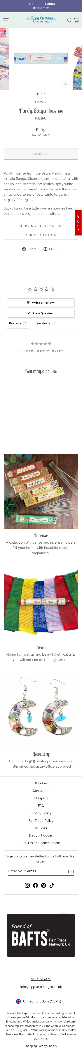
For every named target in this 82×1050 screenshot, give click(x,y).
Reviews (41, 828)
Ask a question (41, 235)
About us (41, 783)
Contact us (41, 791)
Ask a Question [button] (43, 313)
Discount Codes (41, 835)
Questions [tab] (43, 323)
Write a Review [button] (43, 303)
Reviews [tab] (15, 323)
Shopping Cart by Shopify (41, 1046)
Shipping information (41, 226)
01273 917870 (41, 978)
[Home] (41, 603)
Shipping (41, 798)
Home (39, 102)
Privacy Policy (41, 813)
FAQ (41, 805)
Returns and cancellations (41, 843)
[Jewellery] (41, 710)
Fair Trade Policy (41, 820)
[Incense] (41, 491)
